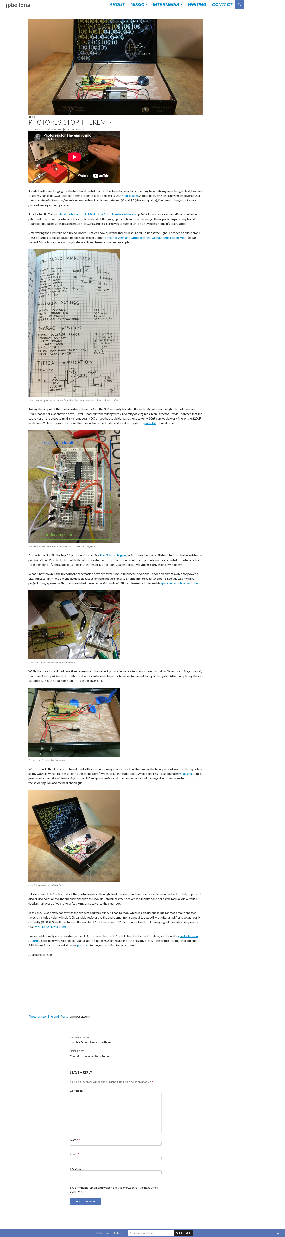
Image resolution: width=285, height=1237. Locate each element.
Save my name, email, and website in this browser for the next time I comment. (114, 1189)
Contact (222, 4)
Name (75, 1140)
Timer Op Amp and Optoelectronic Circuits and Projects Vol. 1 (146, 237)
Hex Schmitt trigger (113, 555)
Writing (197, 4)
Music (137, 4)
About (117, 4)
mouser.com (130, 195)
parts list (150, 423)
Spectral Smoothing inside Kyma (90, 1040)
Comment (77, 1090)
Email (74, 1154)
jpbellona (18, 4)
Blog (31, 116)
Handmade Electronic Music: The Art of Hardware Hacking (98, 214)
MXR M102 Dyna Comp (51, 926)
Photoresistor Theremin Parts (48, 1016)
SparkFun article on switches (180, 583)
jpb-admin (56, 129)
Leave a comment (75, 129)
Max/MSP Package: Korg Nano (89, 1053)
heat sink (186, 773)
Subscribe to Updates (110, 1233)
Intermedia (166, 4)
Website (75, 1168)
